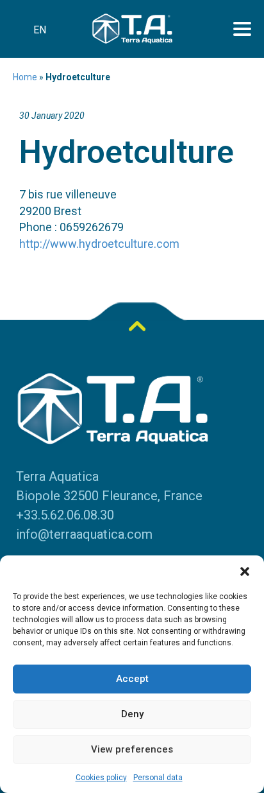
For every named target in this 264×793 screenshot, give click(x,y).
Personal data (158, 777)
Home (25, 77)
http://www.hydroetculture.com (99, 243)
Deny (132, 714)
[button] (244, 571)
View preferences (132, 749)
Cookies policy (101, 777)
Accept (132, 678)
